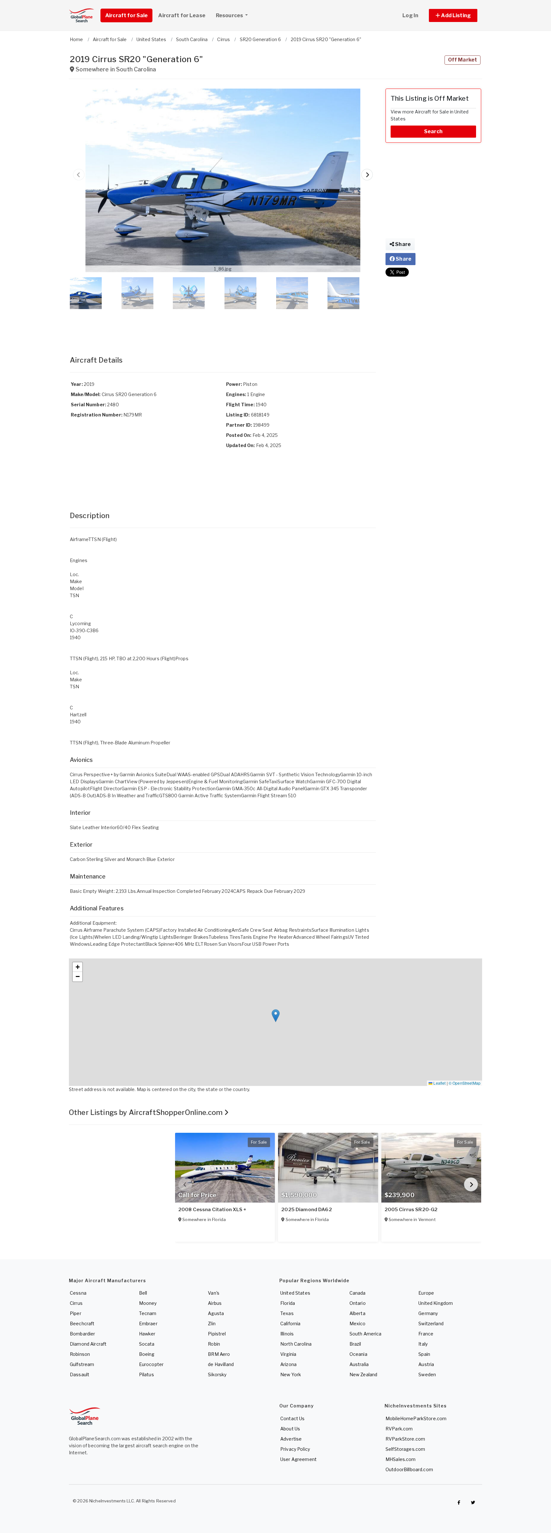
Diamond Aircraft (88, 1344)
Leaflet (438, 1083)
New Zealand (363, 1374)
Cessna (78, 1293)
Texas (287, 1313)
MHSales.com (401, 1459)
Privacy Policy (295, 1449)
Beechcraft (82, 1323)
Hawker (147, 1333)
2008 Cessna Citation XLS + (212, 1209)
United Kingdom (435, 1303)
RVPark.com (399, 1428)
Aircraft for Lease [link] (181, 15)
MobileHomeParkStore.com (416, 1418)
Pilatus (146, 1374)
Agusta (216, 1313)
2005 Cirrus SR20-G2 (411, 1209)
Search (433, 131)
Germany (428, 1313)
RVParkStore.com (405, 1439)
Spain (424, 1354)
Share (402, 244)
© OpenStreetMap (465, 1083)
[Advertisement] (223, 326)
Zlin (212, 1323)
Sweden (427, 1374)
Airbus (215, 1303)
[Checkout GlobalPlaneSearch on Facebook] (459, 1502)
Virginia (288, 1354)
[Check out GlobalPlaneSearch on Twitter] (473, 1502)
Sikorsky (217, 1374)
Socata (147, 1344)
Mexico (357, 1323)
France (425, 1333)
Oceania (358, 1354)
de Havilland (221, 1364)
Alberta (357, 1313)
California (290, 1323)
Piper (75, 1313)
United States (295, 1293)
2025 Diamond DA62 (306, 1209)
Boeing (147, 1354)
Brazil (355, 1344)
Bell (143, 1293)
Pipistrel (217, 1333)
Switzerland (431, 1323)
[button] (453, 15)
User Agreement (298, 1459)
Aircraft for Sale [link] (126, 15)
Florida (287, 1303)
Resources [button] (230, 15)
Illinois (287, 1333)
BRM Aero (219, 1354)
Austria (426, 1364)
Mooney (148, 1303)
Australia (359, 1364)
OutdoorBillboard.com (409, 1469)
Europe (426, 1293)
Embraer (148, 1323)
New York (290, 1374)
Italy (423, 1344)
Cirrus (76, 1303)
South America (365, 1333)
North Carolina (296, 1344)
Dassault (79, 1374)
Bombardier (82, 1333)
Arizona (288, 1364)
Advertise (291, 1439)
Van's (213, 1293)
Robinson (80, 1354)
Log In (410, 15)
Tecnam (148, 1313)
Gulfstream (82, 1364)
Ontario (357, 1303)
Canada (357, 1293)
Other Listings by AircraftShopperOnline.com (146, 1112)
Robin (214, 1344)
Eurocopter (151, 1364)
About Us (290, 1428)
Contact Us (292, 1418)
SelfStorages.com (405, 1449)
